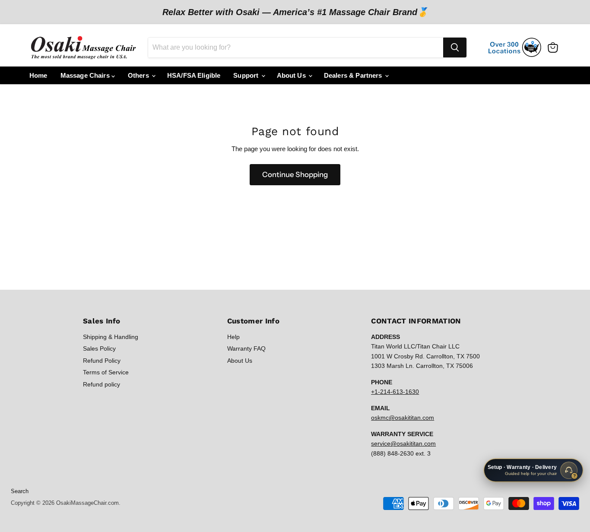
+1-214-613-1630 (395, 391)
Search (20, 491)
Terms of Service (106, 372)
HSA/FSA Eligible (193, 75)
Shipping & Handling (110, 336)
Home (38, 75)
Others (139, 75)
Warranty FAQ (246, 348)
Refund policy (101, 384)
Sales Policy (99, 348)
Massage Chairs (85, 75)
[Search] (454, 47)
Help (233, 336)
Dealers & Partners (354, 75)
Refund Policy (102, 360)
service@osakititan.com (403, 443)
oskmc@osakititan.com (402, 417)
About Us (292, 75)
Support (246, 75)
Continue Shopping (295, 174)
